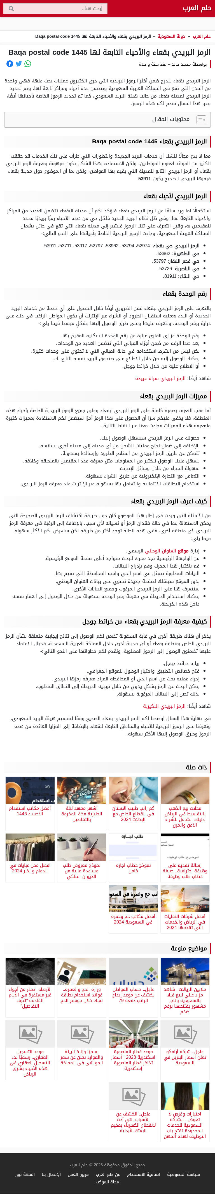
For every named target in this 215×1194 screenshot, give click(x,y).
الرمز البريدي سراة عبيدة (160, 378)
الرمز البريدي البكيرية (164, 706)
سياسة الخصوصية (183, 1174)
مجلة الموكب (107, 1182)
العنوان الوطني (167, 550)
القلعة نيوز (25, 1174)
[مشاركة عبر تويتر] (18, 63)
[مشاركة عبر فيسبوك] (9, 63)
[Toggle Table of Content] (198, 120)
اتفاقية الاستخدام (143, 1174)
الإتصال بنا (51, 1174)
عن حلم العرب (108, 1174)
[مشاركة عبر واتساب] (27, 63)
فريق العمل (78, 1174)
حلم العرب (197, 7)
